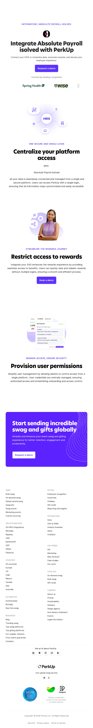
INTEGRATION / (30, 24)
